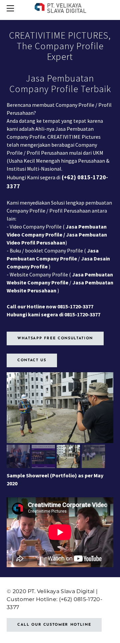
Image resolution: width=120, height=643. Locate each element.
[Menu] (12, 8)
